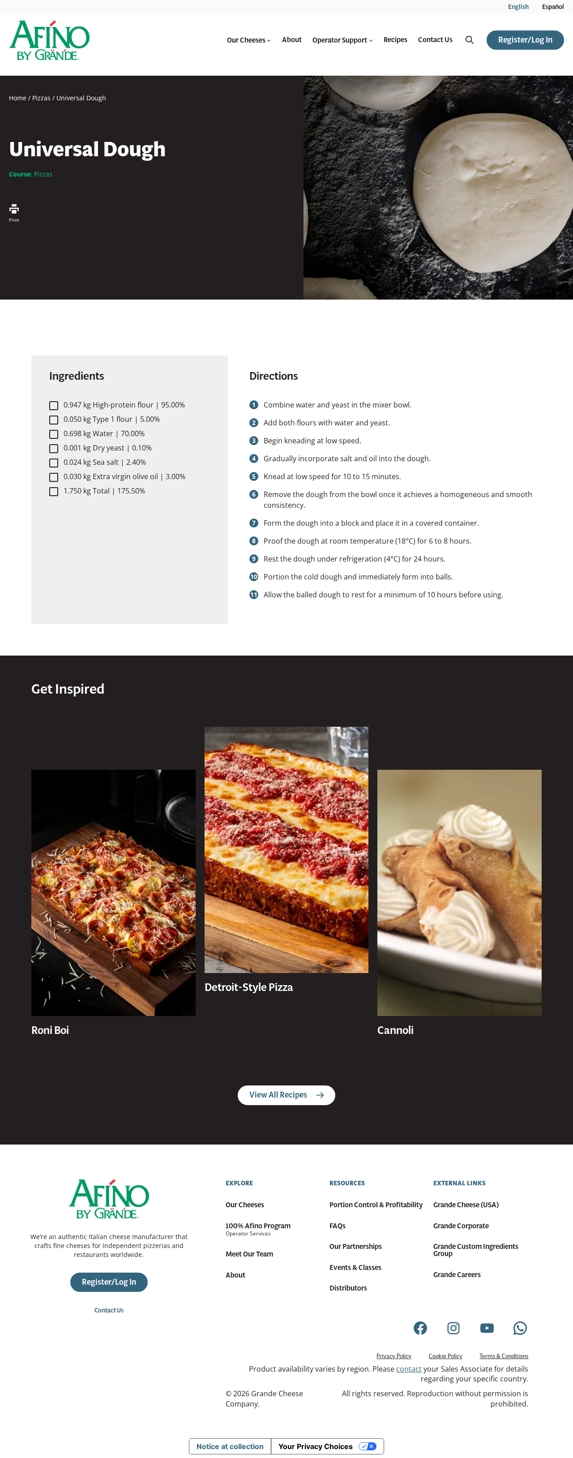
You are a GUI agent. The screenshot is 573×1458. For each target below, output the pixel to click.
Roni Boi (50, 1030)
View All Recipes (278, 1094)
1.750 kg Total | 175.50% (104, 491)
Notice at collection (230, 1446)
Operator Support (339, 40)
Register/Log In (525, 39)
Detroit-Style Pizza (249, 987)
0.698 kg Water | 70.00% (104, 433)
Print (14, 220)
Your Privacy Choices (315, 1446)
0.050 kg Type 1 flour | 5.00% (112, 419)
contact (409, 1369)
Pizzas (41, 98)
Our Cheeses (246, 40)
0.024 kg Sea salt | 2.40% (105, 462)
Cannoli (395, 1030)
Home (17, 98)
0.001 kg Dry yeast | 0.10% (108, 448)
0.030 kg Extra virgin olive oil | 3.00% (124, 476)
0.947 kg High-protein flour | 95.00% (124, 405)
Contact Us (109, 1310)
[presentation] (113, 893)
